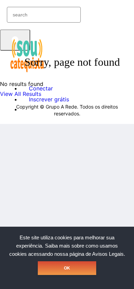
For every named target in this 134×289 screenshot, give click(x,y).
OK (67, 268)
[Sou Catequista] (27, 71)
